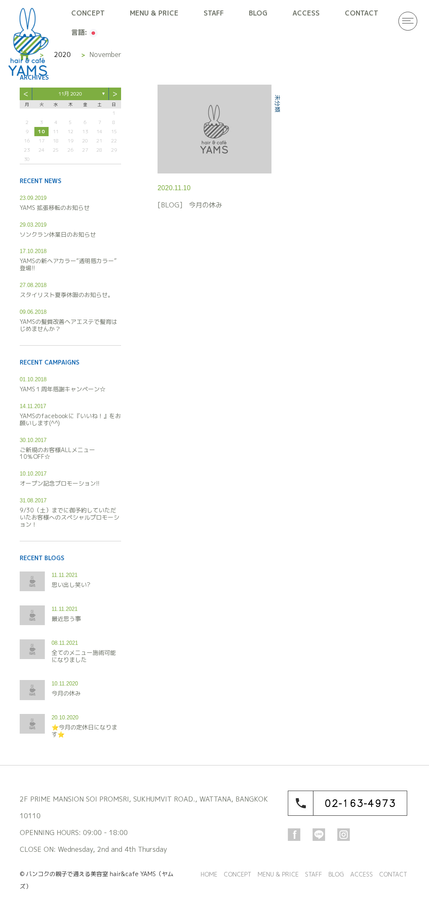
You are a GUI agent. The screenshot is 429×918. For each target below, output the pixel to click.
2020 (62, 54)
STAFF (214, 13)
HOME (209, 874)
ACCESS (306, 13)
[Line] (319, 834)
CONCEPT (88, 13)
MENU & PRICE (154, 13)
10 (41, 131)
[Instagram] (343, 834)
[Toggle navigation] (408, 21)
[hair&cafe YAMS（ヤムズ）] (28, 42)
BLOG (258, 13)
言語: (80, 32)
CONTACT (361, 13)
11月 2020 (70, 93)
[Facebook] (294, 834)
